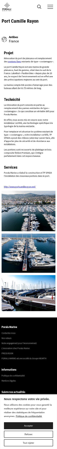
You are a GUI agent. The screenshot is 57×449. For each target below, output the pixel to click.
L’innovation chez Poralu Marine (15, 348)
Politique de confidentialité (29, 416)
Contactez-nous (8, 333)
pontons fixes (14, 61)
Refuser (28, 434)
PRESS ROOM (7, 353)
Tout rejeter (28, 443)
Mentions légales (9, 381)
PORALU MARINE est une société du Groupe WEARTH (24, 358)
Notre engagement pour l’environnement (19, 343)
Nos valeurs (6, 338)
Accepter (28, 425)
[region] (28, 421)
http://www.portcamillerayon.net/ (20, 186)
